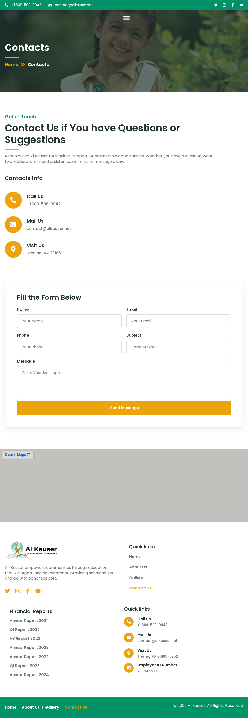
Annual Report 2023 (29, 647)
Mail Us (35, 221)
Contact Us (141, 588)
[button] (126, 17)
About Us (138, 567)
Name (23, 309)
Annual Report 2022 (29, 657)
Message (26, 361)
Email (131, 309)
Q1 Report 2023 (25, 666)
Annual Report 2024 (29, 675)
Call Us (35, 196)
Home (135, 556)
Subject (133, 335)
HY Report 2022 (25, 638)
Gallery (136, 578)
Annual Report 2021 (29, 620)
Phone (23, 335)
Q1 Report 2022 (25, 629)
